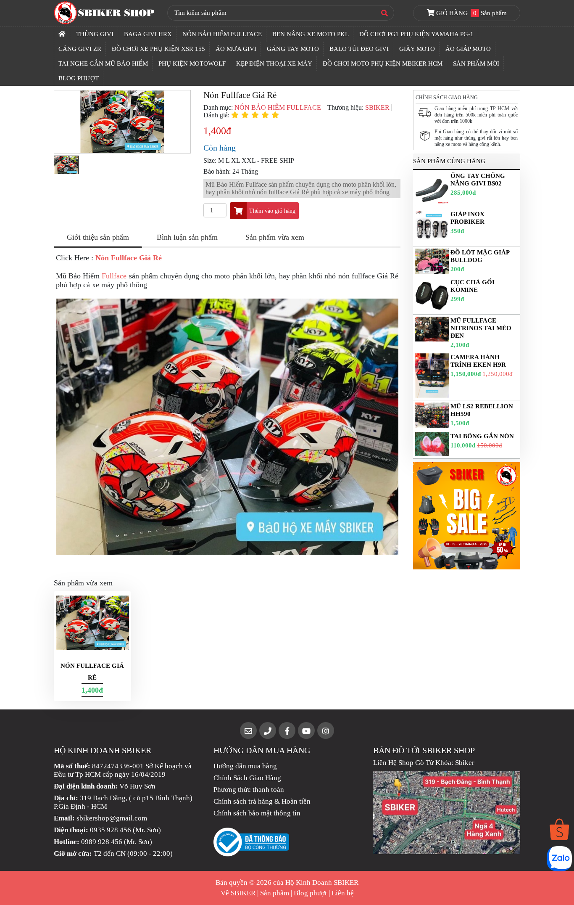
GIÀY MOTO (417, 48)
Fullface (114, 276)
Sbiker (464, 763)
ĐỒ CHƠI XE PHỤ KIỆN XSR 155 (158, 48)
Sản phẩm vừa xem (274, 237)
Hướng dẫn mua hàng (245, 766)
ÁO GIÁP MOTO (468, 48)
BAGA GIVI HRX (148, 34)
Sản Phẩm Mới (476, 63)
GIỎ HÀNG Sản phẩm (470, 13)
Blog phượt (310, 893)
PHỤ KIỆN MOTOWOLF (192, 63)
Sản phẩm (274, 893)
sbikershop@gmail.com (111, 818)
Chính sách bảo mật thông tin (256, 813)
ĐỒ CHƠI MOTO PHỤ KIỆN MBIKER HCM (382, 63)
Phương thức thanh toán (248, 790)
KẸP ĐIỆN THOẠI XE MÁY (274, 63)
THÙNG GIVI (94, 34)
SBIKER (377, 107)
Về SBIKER (238, 893)
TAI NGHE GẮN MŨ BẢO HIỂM (103, 63)
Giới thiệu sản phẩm (98, 237)
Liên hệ (343, 893)
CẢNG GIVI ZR (79, 48)
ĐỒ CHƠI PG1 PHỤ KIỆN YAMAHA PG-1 (416, 34)
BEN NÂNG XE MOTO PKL (310, 34)
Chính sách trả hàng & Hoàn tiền (262, 801)
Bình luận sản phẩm (187, 237)
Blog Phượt (78, 78)
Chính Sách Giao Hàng (247, 778)
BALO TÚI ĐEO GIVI (359, 48)
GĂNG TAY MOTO (293, 48)
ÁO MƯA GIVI (236, 48)
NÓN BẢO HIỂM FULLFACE (222, 34)
